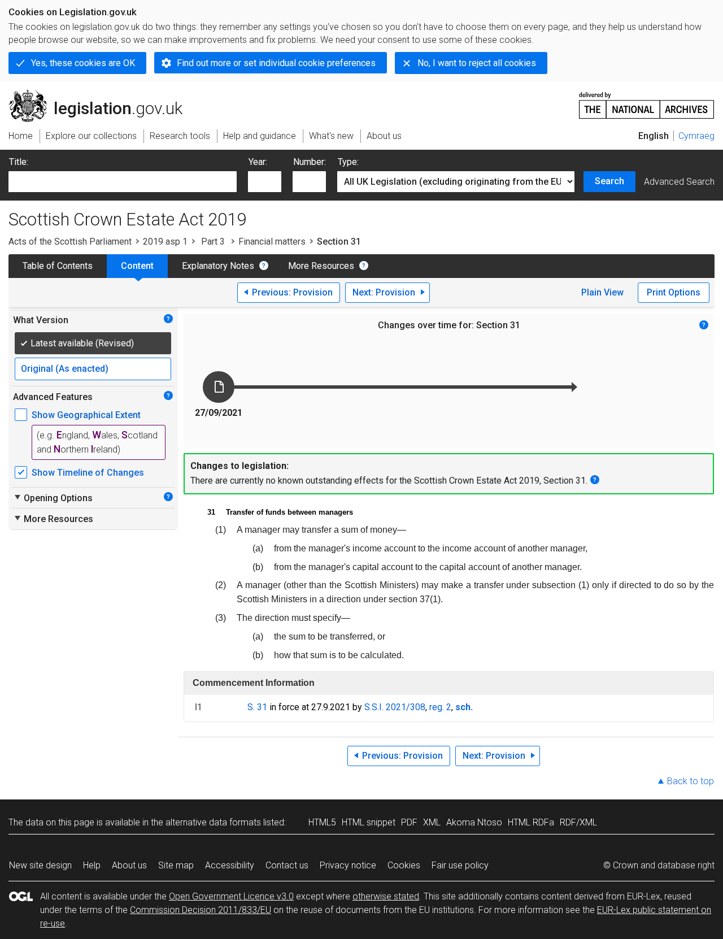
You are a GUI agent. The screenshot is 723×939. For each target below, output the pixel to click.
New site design (40, 865)
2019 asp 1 (165, 241)
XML (432, 822)
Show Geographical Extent (86, 415)
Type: (348, 161)
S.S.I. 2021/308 (394, 707)
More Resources (321, 265)
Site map (176, 865)
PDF (409, 822)
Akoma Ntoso (474, 822)
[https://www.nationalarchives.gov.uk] (647, 101)
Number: (309, 161)
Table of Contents (58, 265)
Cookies (403, 865)
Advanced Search (679, 181)
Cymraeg (696, 136)
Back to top (690, 781)
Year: (258, 161)
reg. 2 (440, 707)
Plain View (602, 292)
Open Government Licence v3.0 (231, 896)
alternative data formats (213, 822)
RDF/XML (578, 822)
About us (129, 865)
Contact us (286, 865)
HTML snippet (368, 822)
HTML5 (322, 822)
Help (92, 865)
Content (137, 265)
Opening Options (53, 497)
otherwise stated (385, 896)
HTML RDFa (531, 822)
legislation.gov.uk (101, 94)
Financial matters (272, 241)
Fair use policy (460, 865)
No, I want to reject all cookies (476, 63)
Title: (18, 161)
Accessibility (229, 865)
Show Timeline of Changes (88, 472)
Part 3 (213, 241)
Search (609, 181)
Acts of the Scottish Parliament (70, 241)
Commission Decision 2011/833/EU (200, 910)
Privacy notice (348, 865)
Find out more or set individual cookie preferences (276, 63)
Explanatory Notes (218, 265)
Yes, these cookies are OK (83, 63)
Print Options (673, 292)
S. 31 (257, 707)
